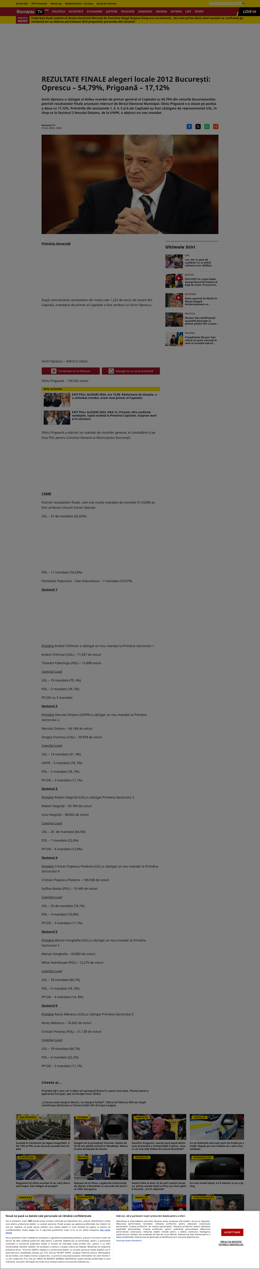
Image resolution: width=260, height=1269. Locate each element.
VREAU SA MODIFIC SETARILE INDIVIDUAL (231, 1243)
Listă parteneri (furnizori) (129, 1240)
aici (41, 1252)
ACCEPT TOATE (232, 1232)
